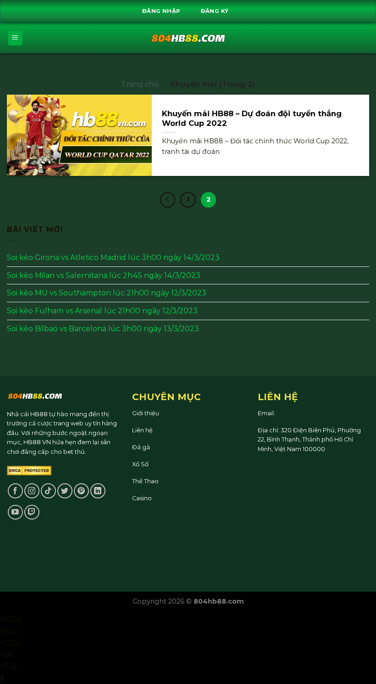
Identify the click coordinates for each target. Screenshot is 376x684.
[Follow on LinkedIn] (97, 490)
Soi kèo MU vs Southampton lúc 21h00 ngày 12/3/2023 (106, 292)
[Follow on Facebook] (15, 490)
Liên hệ (142, 430)
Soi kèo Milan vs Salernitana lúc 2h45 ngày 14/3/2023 (103, 275)
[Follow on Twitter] (64, 490)
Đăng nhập (161, 11)
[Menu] (15, 38)
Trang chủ (140, 84)
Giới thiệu (145, 413)
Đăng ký (214, 11)
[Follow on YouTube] (15, 512)
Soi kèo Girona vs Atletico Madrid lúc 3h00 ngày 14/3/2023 (113, 257)
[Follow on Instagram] (31, 490)
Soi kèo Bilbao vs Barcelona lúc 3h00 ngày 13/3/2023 (103, 328)
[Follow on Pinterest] (81, 490)
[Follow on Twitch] (31, 512)
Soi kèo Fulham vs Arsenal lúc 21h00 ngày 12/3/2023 (102, 310)
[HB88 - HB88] (188, 38)
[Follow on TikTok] (48, 490)
